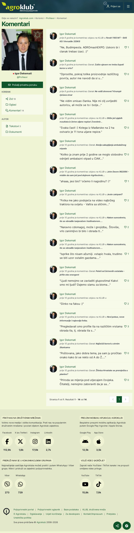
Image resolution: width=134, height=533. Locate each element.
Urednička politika (22, 518)
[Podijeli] (117, 526)
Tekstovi (14, 126)
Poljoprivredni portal (24, 509)
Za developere (73, 514)
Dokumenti (15, 131)
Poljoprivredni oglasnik (49, 509)
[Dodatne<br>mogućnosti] (127, 526)
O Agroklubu (20, 514)
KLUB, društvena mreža (94, 509)
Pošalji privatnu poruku (24, 84)
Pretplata (111, 514)
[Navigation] (128, 6)
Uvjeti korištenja (54, 514)
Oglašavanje (36, 514)
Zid (12, 98)
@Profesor (22, 77)
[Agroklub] (20, 6)
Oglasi (12, 104)
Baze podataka (71, 509)
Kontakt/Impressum (93, 514)
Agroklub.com (26, 18)
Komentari (16, 110)
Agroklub (41, 522)
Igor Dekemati (68, 33)
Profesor (50, 18)
